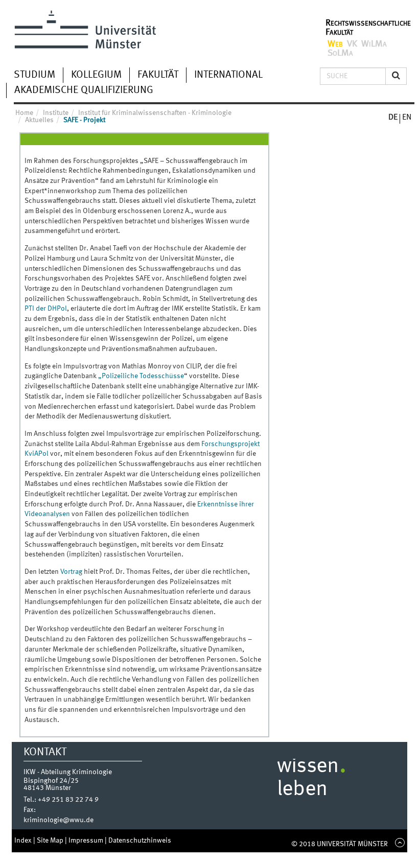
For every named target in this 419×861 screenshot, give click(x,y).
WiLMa (374, 44)
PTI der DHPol (46, 308)
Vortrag (71, 571)
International (228, 75)
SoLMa (340, 53)
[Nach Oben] (397, 844)
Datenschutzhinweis (139, 840)
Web (335, 44)
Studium (34, 75)
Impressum (86, 840)
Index (23, 840)
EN (406, 117)
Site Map (51, 840)
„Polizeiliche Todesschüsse (141, 376)
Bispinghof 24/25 (51, 780)
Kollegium (96, 75)
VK (352, 44)
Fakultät (157, 75)
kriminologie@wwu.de (59, 820)
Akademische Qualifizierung (83, 90)
